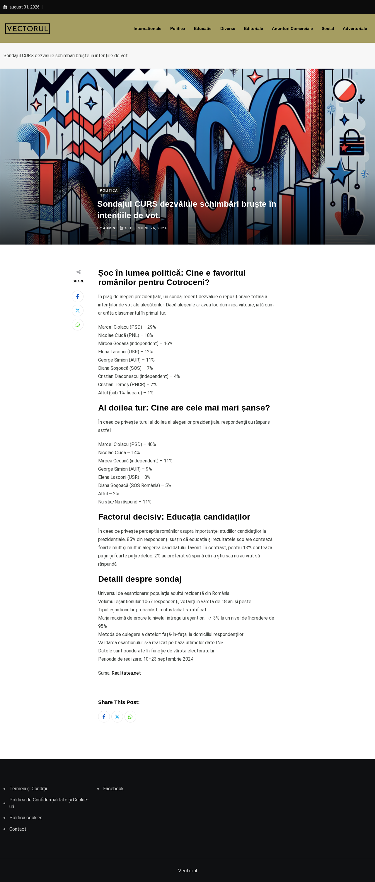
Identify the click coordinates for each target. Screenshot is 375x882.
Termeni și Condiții (28, 788)
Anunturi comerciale (292, 28)
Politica (177, 28)
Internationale (147, 28)
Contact (17, 829)
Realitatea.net (126, 673)
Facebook (113, 788)
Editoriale (253, 28)
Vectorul (187, 870)
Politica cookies (25, 817)
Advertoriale (355, 28)
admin (109, 228)
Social (328, 28)
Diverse (227, 28)
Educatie (203, 28)
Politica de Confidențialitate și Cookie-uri (49, 803)
